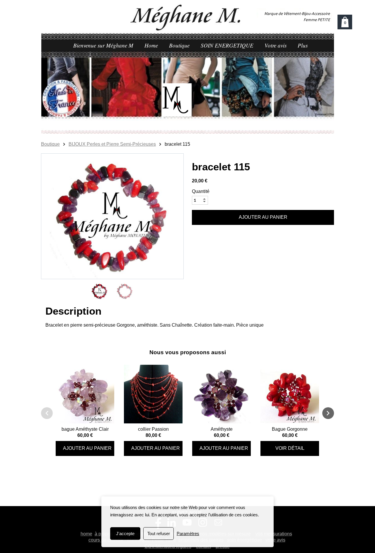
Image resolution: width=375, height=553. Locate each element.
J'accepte (125, 533)
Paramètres (188, 533)
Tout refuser (158, 533)
